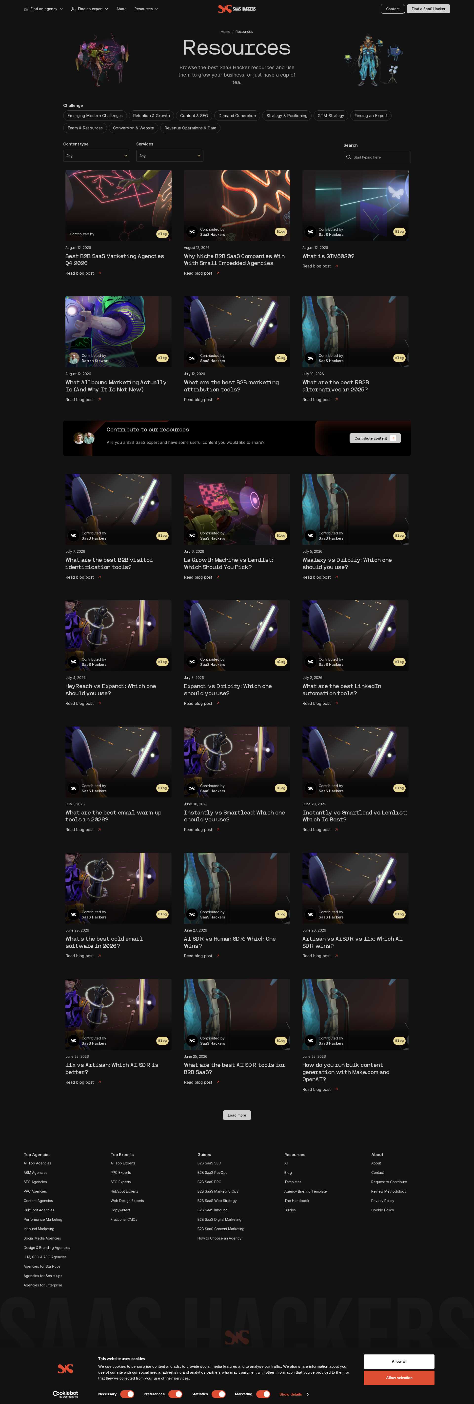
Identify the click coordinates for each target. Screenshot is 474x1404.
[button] (43, 8)
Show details (290, 1394)
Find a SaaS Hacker (428, 9)
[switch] (175, 1394)
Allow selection (399, 1378)
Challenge (73, 105)
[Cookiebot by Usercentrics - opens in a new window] (65, 1394)
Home (225, 31)
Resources (244, 31)
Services (144, 144)
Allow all (399, 1361)
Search (351, 145)
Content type (76, 144)
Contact (393, 9)
